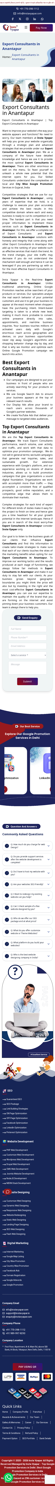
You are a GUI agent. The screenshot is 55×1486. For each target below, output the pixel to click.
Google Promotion (14, 1285)
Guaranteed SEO (14, 1099)
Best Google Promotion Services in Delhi (27, 1481)
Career (28, 1422)
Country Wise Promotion (17, 1266)
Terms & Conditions (11, 1433)
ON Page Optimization (16, 1113)
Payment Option (9, 1438)
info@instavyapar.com (29, 13)
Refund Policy (31, 1433)
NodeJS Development (16, 1178)
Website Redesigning (16, 1215)
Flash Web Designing (15, 1234)
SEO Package (12, 1104)
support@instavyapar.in (18, 1313)
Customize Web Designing (18, 1201)
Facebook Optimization (17, 1123)
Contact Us (7, 1428)
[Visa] (20, 1377)
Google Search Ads (28, 394)
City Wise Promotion (15, 1261)
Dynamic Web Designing (17, 1205)
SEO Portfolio (28, 1438)
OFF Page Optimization (17, 1118)
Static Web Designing (16, 1220)
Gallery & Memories (11, 1422)
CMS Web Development (17, 1169)
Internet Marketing (15, 1252)
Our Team (34, 1417)
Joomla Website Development (20, 1174)
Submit (27, 681)
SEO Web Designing (15, 1229)
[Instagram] (27, 19)
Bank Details (45, 1438)
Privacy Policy (23, 1428)
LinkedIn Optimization (16, 1127)
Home (6, 57)
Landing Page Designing (17, 1224)
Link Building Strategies (17, 1109)
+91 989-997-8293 (15, 1333)
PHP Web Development (17, 1150)
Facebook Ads (13, 1270)
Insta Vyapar (10, 279)
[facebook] (12, 1390)
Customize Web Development (20, 1155)
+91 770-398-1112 (29, 8)
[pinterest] (38, 1394)
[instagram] (43, 1390)
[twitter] (27, 1394)
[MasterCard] (47, 1377)
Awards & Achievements (13, 1417)
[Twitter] (20, 19)
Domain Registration (15, 1275)
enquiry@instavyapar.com (19, 1316)
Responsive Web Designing (18, 1210)
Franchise (37, 1412)
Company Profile (20, 1412)
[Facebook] (13, 19)
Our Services (42, 1422)
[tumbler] (22, 1390)
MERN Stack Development (18, 1183)
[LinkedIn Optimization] (38, 789)
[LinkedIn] (35, 19)
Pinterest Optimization (16, 1132)
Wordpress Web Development (20, 1159)
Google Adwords (14, 1280)
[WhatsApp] (42, 19)
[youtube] (33, 1390)
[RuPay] (34, 1377)
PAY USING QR (27, 1366)
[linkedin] (17, 1394)
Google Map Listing (15, 1256)
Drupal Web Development (18, 1164)
